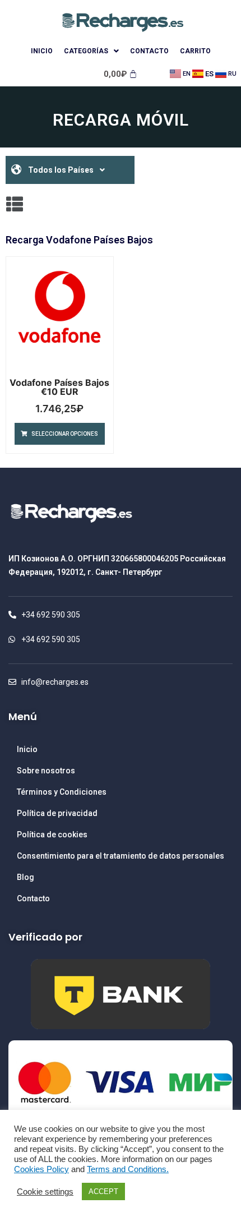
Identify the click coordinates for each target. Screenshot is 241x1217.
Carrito (195, 51)
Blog (25, 877)
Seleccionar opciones (64, 434)
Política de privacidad (57, 813)
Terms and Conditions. (128, 1169)
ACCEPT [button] (103, 1191)
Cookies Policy (41, 1169)
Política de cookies (52, 834)
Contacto (149, 51)
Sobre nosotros (46, 770)
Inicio (42, 51)
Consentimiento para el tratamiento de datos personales (120, 855)
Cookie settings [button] (45, 1191)
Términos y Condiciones (61, 791)
